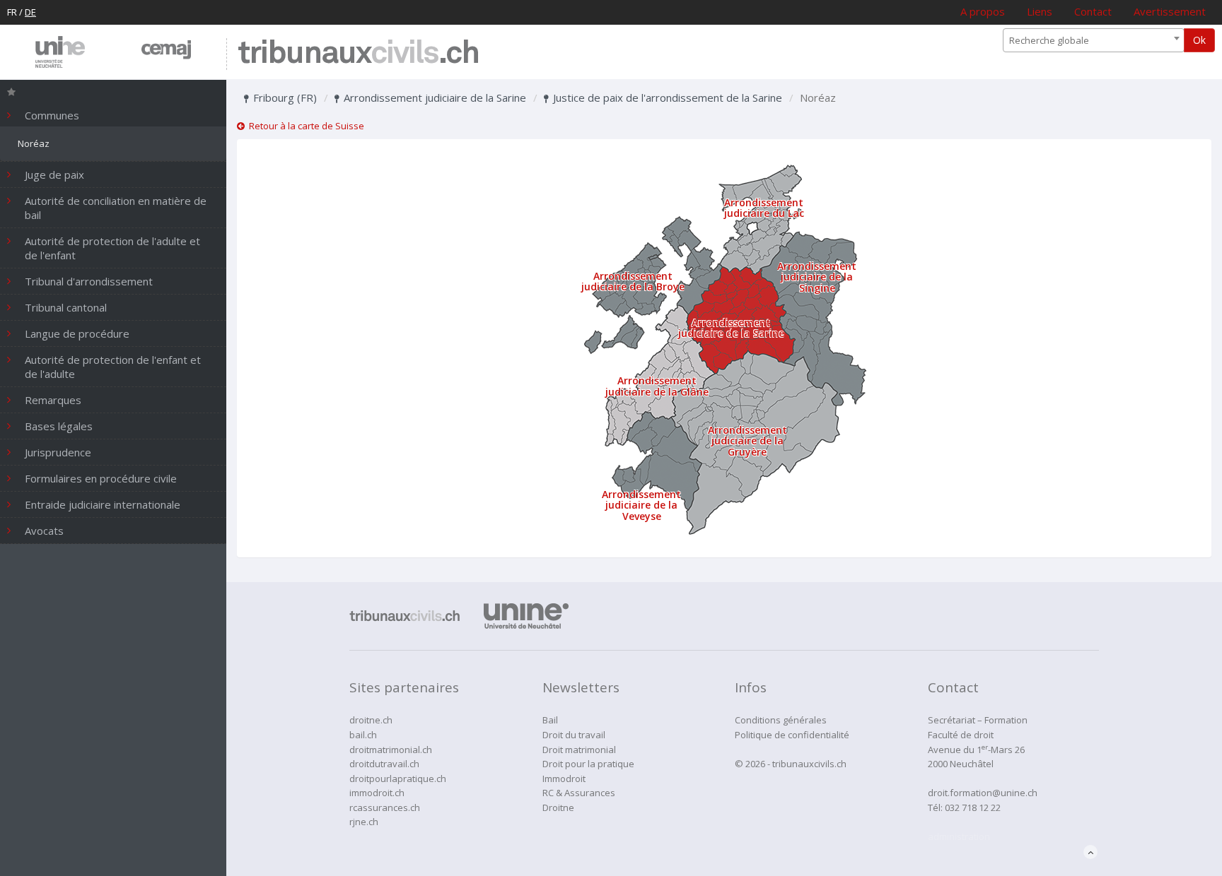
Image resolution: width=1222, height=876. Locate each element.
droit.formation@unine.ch (982, 792)
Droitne (558, 807)
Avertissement (1170, 11)
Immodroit (564, 778)
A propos (982, 11)
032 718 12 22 (973, 807)
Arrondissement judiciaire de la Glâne (657, 386)
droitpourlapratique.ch (397, 778)
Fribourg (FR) (283, 97)
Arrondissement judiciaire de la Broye (633, 281)
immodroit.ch (377, 792)
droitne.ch (370, 720)
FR (12, 12)
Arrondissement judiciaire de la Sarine (433, 97)
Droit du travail (573, 734)
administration (959, 836)
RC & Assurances (578, 792)
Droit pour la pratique (588, 763)
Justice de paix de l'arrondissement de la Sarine (666, 97)
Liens (1039, 11)
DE (30, 12)
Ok (1199, 40)
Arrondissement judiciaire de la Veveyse (641, 505)
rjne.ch (363, 821)
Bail (550, 720)
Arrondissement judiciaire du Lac (764, 208)
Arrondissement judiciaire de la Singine (816, 277)
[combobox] (1094, 40)
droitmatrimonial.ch (390, 749)
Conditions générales (781, 720)
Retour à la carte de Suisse (304, 125)
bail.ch (363, 734)
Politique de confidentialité (792, 734)
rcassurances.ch (384, 807)
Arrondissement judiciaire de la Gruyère (747, 440)
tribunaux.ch (358, 54)
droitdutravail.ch (384, 763)
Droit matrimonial (579, 749)
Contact (1093, 11)
